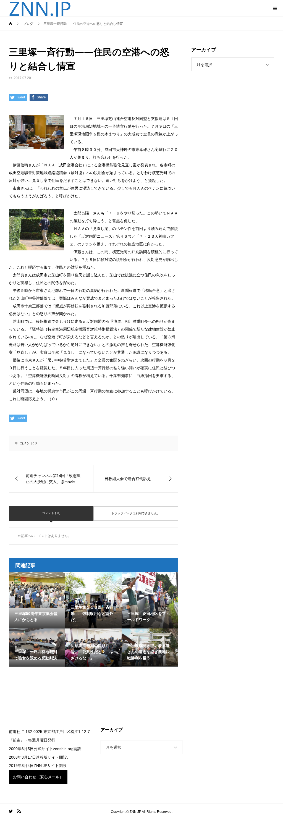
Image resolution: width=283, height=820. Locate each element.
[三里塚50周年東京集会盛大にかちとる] (37, 590)
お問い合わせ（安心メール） (38, 777)
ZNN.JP (40, 8)
